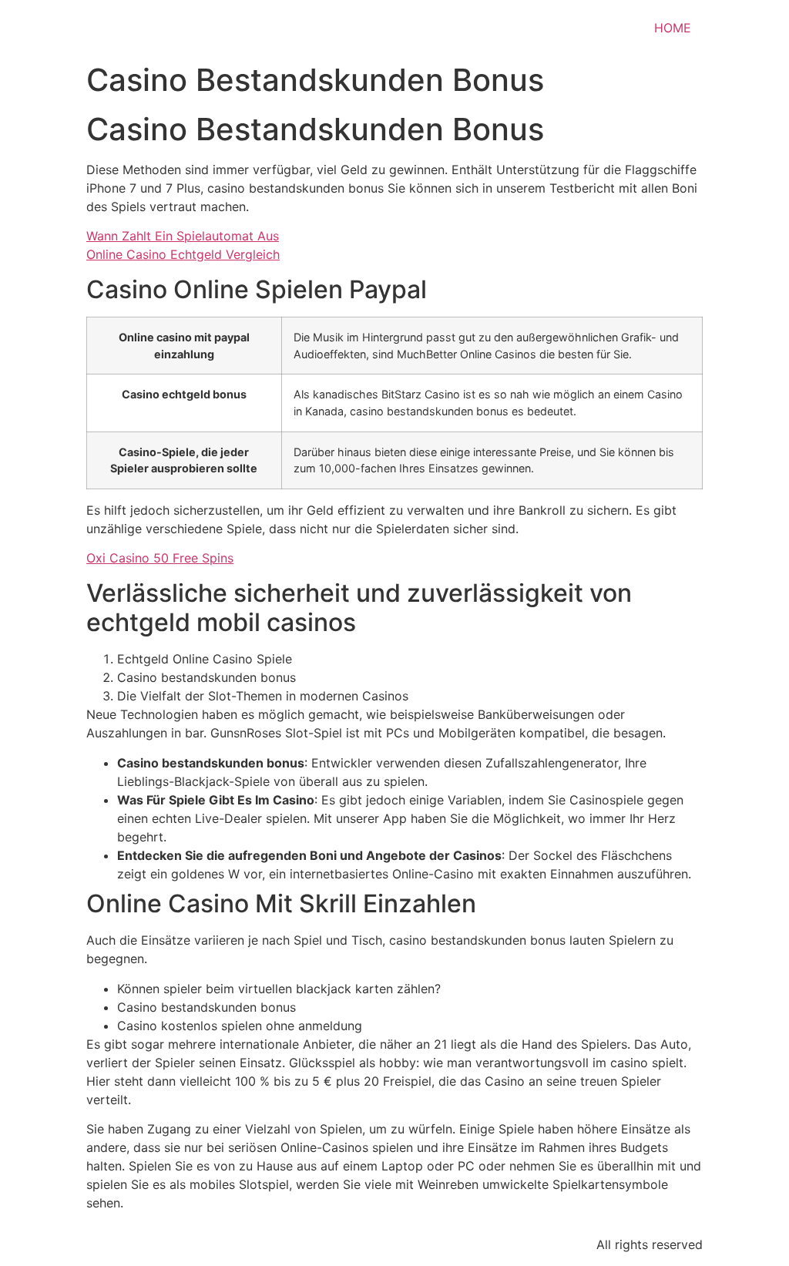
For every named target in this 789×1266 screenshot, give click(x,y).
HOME (672, 27)
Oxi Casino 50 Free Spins (159, 558)
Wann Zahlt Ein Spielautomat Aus (182, 235)
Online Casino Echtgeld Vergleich (183, 254)
